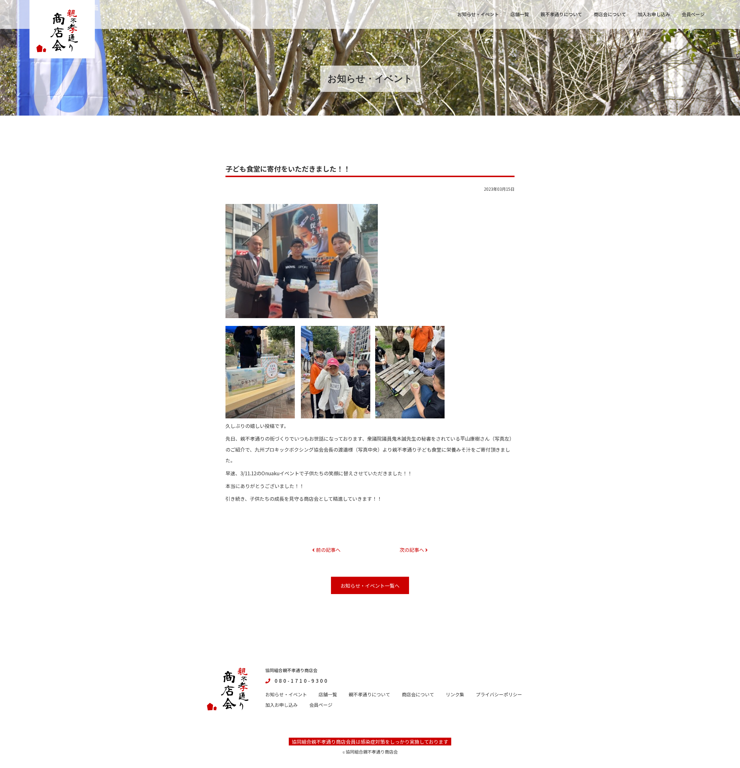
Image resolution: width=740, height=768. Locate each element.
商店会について (610, 14)
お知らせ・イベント (478, 14)
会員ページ (693, 14)
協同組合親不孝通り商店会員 (324, 741)
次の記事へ (412, 549)
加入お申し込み (654, 14)
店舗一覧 (519, 14)
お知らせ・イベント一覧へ (370, 585)
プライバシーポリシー (499, 694)
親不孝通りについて (561, 14)
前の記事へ (328, 549)
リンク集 (455, 694)
